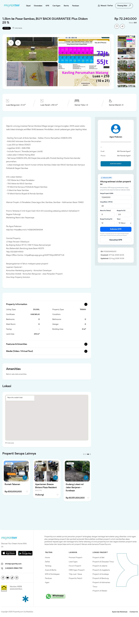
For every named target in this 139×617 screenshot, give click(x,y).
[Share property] (122, 26)
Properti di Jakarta (100, 566)
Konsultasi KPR (115, 240)
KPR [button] (47, 6)
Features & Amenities (16, 344)
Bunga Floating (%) (106, 219)
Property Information (16, 304)
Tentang (48, 566)
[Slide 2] (126, 53)
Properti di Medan (100, 591)
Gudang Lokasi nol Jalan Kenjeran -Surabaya (13, 487)
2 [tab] (86, 454)
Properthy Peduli (75, 578)
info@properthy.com (13, 564)
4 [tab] (90, 454)
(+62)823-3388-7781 (13, 568)
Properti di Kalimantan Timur (101, 585)
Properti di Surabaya (101, 574)
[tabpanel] (16, 482)
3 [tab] (88, 454)
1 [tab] (83, 454)
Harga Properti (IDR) (106, 193)
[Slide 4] (126, 78)
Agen (47, 582)
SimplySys (29, 612)
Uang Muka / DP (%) (106, 202)
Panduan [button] (75, 6)
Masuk (107, 6)
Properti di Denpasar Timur (103, 562)
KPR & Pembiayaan (52, 574)
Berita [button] (66, 6)
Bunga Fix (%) (121, 210)
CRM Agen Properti (76, 570)
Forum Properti (75, 566)
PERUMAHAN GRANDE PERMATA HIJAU (77, 486)
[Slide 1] (126, 41)
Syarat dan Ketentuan (119, 612)
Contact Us (134, 612)
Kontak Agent (116, 163)
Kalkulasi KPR (115, 229)
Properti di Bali (98, 558)
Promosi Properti (75, 558)
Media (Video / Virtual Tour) (19, 351)
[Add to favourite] (116, 26)
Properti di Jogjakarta (101, 570)
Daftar (47, 562)
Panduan (48, 578)
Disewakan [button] (38, 6)
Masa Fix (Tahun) (105, 210)
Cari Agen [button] (56, 6)
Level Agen (73, 562)
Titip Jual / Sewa (75, 574)
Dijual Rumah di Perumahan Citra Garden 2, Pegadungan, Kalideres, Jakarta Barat (46, 489)
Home (47, 558)
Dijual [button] (28, 6)
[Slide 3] (126, 66)
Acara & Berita (50, 570)
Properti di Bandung (101, 578)
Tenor (119, 219)
